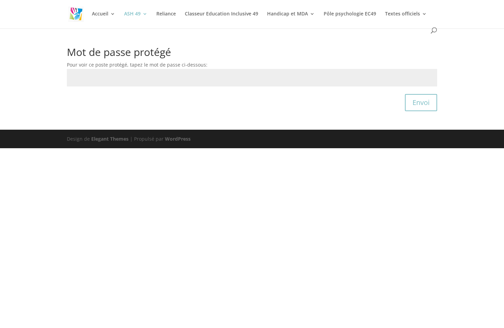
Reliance (166, 14)
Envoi (421, 102)
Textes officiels (402, 14)
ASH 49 (132, 14)
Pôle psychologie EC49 (350, 14)
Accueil (100, 14)
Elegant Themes (110, 139)
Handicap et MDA (287, 14)
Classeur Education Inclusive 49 (221, 14)
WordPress (178, 139)
